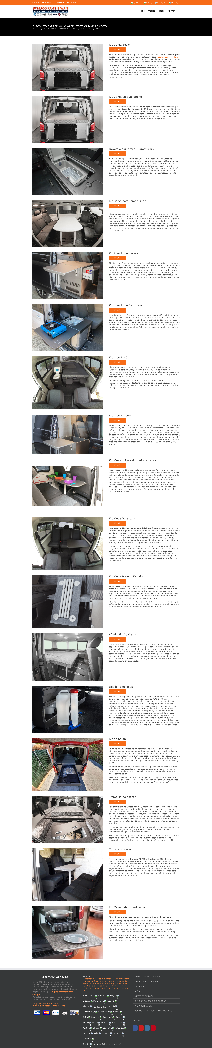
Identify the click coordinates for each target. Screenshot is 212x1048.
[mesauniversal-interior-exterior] (67, 460)
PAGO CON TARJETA (144, 1006)
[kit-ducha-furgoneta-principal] (67, 686)
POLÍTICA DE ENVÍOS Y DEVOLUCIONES (153, 1011)
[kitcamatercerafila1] (67, 200)
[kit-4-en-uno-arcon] (67, 415)
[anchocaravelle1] (67, 96)
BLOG (137, 991)
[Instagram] (147, 1028)
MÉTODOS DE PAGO (144, 996)
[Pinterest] (153, 1028)
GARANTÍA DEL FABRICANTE (148, 981)
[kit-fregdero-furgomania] (67, 305)
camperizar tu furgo (169, 57)
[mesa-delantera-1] (67, 518)
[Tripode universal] (67, 848)
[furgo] (67, 906)
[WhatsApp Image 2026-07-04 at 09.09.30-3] (67, 148)
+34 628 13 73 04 (39, 2)
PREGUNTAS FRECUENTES (147, 976)
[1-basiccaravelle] (67, 44)
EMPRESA (139, 986)
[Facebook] (135, 1028)
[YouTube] (141, 1028)
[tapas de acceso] (67, 796)
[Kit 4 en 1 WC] (67, 357)
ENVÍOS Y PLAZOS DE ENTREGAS (150, 1001)
